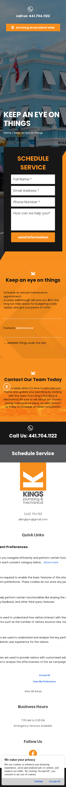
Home (7, 133)
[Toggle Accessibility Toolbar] (7, 387)
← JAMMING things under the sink (25, 343)
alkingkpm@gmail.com (33, 519)
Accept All (54, 781)
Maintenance (24, 328)
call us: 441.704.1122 (33, 16)
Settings (38, 781)
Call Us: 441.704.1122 (33, 436)
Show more (51, 562)
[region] (33, 770)
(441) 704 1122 (33, 514)
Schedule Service (33, 453)
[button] (33, 27)
